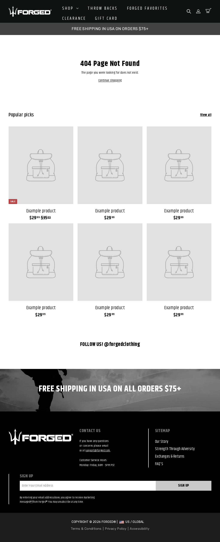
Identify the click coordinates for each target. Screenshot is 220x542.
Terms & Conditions (86, 529)
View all (205, 115)
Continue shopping (110, 80)
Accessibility (139, 529)
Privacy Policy (116, 529)
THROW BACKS (103, 8)
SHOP (68, 8)
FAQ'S (159, 464)
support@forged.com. (98, 450)
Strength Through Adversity (175, 449)
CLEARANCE (74, 19)
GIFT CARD (106, 19)
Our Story (161, 442)
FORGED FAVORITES (147, 8)
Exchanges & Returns (170, 457)
